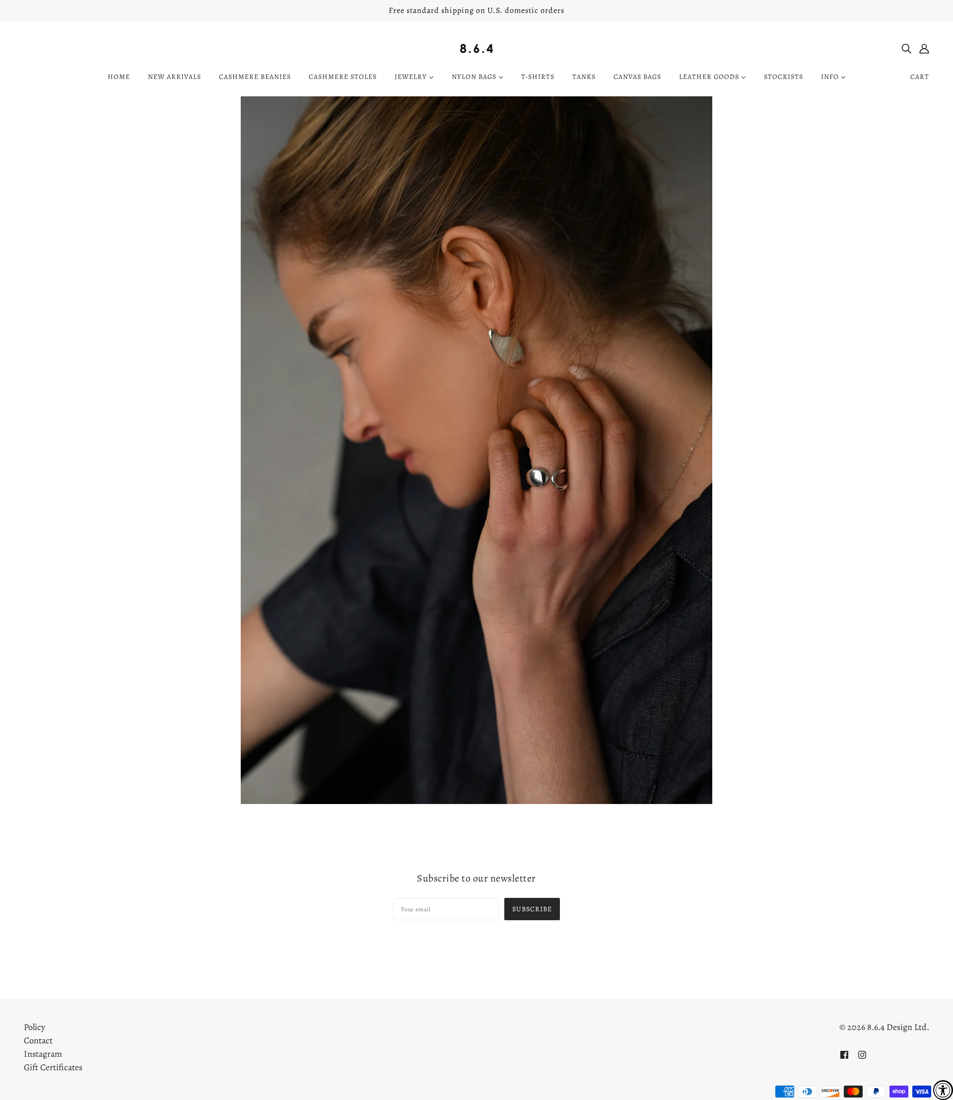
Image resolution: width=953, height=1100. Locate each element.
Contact (38, 1040)
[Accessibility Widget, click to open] (943, 1090)
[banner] (476, 48)
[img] (906, 48)
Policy (34, 1027)
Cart (919, 76)
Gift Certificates (53, 1067)
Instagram (43, 1054)
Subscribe (532, 909)
